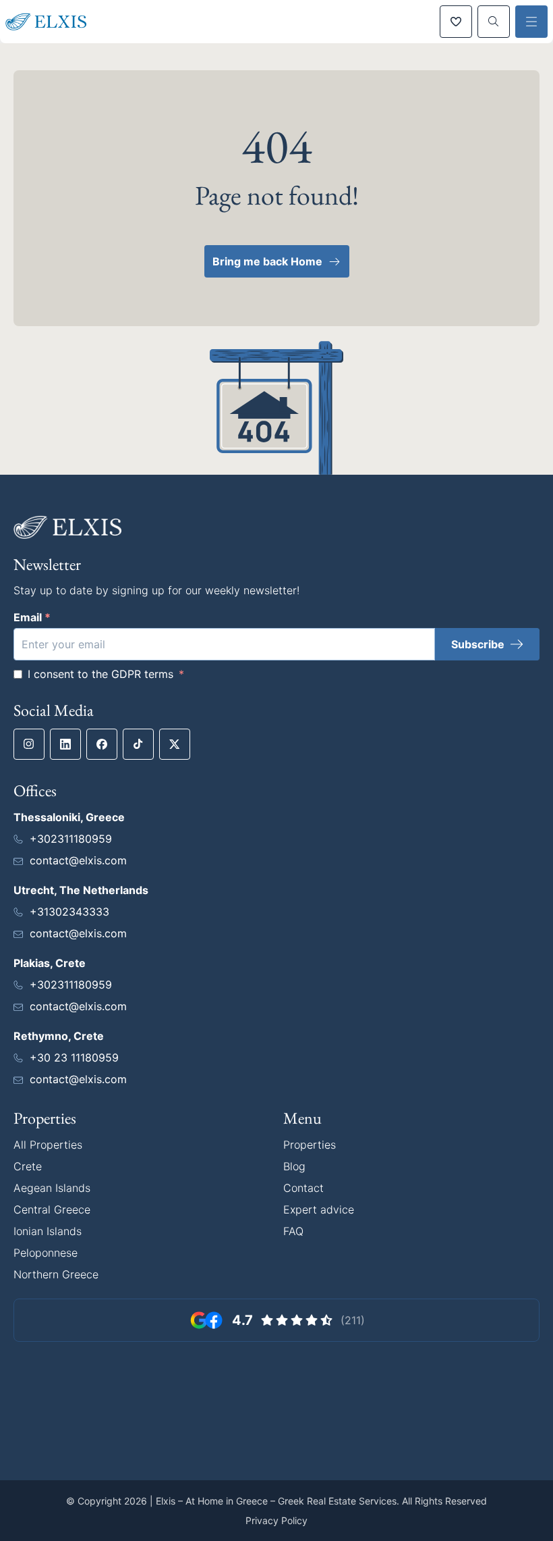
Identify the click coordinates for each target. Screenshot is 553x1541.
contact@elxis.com (78, 860)
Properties (309, 1144)
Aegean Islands (51, 1188)
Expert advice (318, 1209)
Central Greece (51, 1209)
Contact (303, 1188)
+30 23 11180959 (74, 1057)
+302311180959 (71, 838)
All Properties (47, 1144)
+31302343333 (69, 911)
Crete (27, 1166)
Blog (294, 1166)
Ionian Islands (47, 1231)
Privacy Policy (276, 1520)
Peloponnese (45, 1252)
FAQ (293, 1231)
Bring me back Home (267, 261)
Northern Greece (55, 1274)
